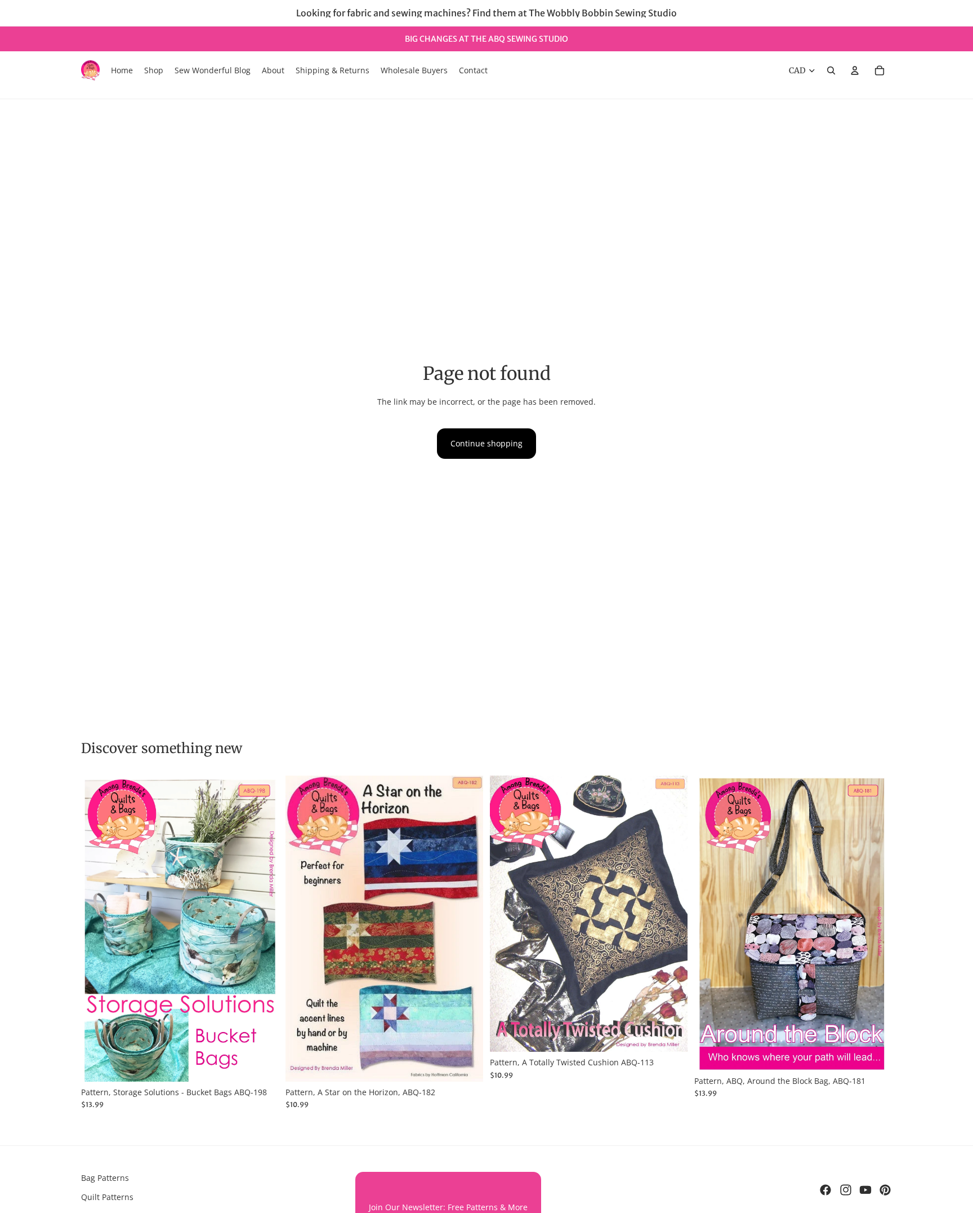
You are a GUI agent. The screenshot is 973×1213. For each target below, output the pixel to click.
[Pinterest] (885, 1190)
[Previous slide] (98, 929)
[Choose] (261, 1064)
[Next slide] (262, 929)
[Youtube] (865, 1190)
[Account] (854, 70)
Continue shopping (486, 443)
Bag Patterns (105, 1177)
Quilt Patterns (107, 1197)
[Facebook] (825, 1190)
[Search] (831, 70)
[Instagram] (846, 1190)
